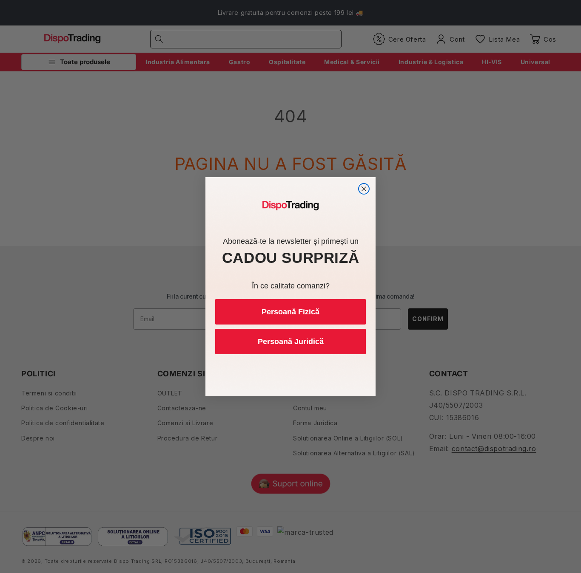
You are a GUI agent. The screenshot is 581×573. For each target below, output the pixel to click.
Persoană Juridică (291, 341)
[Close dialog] (364, 188)
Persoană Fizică (290, 312)
